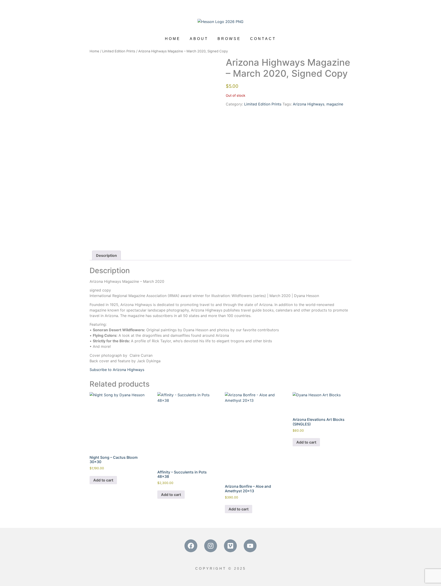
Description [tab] (106, 255)
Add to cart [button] (103, 480)
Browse (229, 39)
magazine (334, 104)
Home (94, 51)
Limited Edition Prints (118, 51)
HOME (173, 39)
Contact (263, 39)
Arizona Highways (308, 104)
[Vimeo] (230, 545)
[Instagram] (210, 545)
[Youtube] (250, 545)
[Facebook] (190, 545)
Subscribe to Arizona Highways (117, 369)
